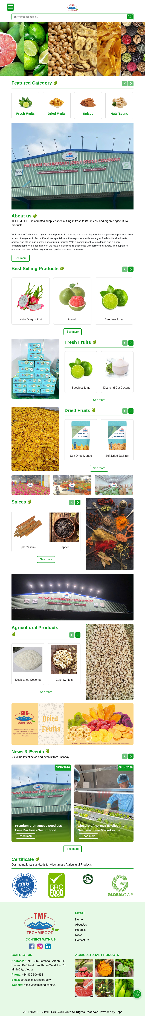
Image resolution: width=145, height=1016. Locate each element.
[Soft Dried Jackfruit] (117, 435)
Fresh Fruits (78, 342)
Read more (26, 836)
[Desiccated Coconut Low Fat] (27, 659)
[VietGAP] (88, 879)
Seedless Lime (114, 319)
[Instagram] (40, 946)
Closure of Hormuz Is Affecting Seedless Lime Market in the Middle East (101, 828)
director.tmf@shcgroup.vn (36, 979)
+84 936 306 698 (32, 974)
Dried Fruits (78, 410)
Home (79, 919)
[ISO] (24, 885)
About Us (81, 924)
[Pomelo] (72, 296)
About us (22, 216)
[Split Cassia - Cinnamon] (27, 527)
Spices (19, 502)
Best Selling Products (35, 268)
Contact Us (82, 940)
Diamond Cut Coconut (117, 387)
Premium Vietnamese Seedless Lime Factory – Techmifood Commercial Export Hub (38, 828)
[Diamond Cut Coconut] (117, 367)
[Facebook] (31, 946)
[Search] (130, 16)
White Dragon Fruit (30, 319)
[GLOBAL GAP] (120, 885)
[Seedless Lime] (114, 296)
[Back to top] (137, 984)
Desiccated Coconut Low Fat (28, 680)
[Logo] (72, 7)
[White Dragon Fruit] (30, 296)
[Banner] (30, 485)
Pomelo (72, 319)
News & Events (28, 751)
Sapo (119, 1012)
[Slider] (72, 49)
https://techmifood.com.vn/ (40, 984)
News (78, 934)
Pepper (64, 547)
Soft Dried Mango (81, 455)
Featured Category (32, 83)
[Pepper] (64, 527)
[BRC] (56, 885)
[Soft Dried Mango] (80, 435)
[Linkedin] (48, 946)
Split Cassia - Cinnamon (27, 547)
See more (20, 258)
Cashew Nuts (64, 679)
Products (80, 929)
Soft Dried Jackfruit (117, 455)
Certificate (23, 859)
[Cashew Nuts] (64, 659)
